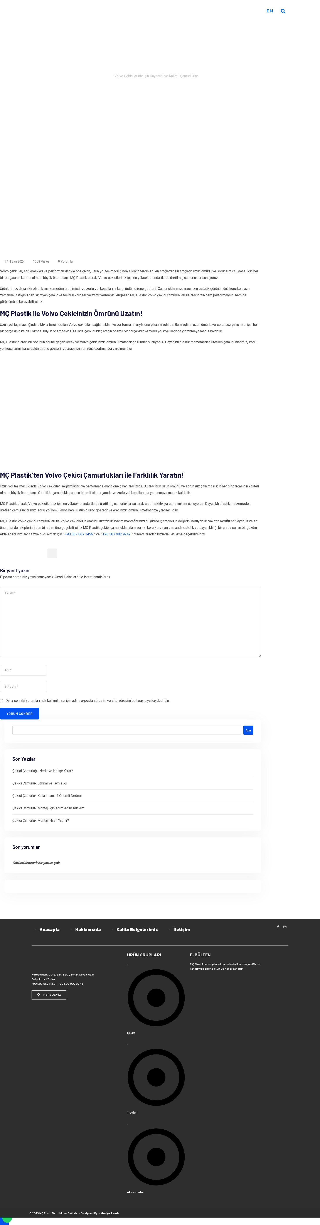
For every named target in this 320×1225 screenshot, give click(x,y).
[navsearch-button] (283, 11)
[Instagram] (284, 926)
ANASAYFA (152, 11)
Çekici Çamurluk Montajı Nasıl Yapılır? (40, 820)
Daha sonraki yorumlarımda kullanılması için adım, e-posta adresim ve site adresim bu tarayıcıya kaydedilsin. (87, 701)
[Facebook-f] (278, 926)
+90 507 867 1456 (79, 534)
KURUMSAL (179, 11)
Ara (248, 730)
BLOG (231, 11)
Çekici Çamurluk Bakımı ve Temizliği (39, 783)
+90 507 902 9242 (117, 534)
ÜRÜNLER (208, 11)
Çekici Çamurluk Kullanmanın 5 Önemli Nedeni (47, 796)
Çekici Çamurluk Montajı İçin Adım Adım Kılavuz (48, 808)
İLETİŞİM (250, 11)
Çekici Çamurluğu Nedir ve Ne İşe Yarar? (42, 771)
